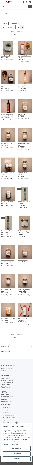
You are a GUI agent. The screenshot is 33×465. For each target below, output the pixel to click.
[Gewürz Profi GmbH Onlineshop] (8, 2)
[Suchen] (30, 6)
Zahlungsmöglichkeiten (9, 415)
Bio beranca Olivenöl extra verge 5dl (7, 231)
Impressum (6, 412)
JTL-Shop (19, 463)
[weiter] (30, 34)
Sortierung (14, 23)
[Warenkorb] (30, 2)
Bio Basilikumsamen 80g (8, 201)
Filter (5, 23)
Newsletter (6, 422)
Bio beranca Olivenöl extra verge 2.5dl (24, 202)
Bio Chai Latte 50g (23, 260)
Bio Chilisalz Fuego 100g (8, 318)
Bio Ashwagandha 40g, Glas (24, 144)
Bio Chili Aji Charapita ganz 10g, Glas (24, 290)
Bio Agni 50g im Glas (7, 143)
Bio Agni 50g (21, 114)
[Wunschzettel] (26, 2)
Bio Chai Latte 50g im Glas (7, 290)
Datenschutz (6, 407)
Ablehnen (17, 458)
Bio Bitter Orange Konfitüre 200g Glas (23, 231)
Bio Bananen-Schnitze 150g (7, 173)
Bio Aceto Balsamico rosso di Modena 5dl (7, 115)
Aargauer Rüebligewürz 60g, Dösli (24, 56)
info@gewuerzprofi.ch (7, 396)
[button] (23, 2)
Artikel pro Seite (8, 27)
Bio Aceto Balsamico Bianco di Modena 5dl (24, 86)
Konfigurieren (17, 453)
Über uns (5, 410)
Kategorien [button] (5, 347)
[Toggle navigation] (2, 1)
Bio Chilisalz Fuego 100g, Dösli (23, 319)
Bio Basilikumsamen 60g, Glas (23, 173)
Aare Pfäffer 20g (5, 56)
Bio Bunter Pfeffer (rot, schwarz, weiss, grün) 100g (7, 261)
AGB (4, 420)
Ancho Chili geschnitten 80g (8, 86)
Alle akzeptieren (16, 448)
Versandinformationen (9, 417)
